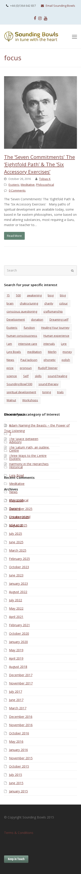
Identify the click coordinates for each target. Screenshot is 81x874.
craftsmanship (53, 311)
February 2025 (19, 559)
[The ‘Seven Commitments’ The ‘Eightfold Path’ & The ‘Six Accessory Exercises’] (40, 146)
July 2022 (15, 600)
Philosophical (45, 185)
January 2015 (18, 791)
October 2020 (19, 633)
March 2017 (17, 708)
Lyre (64, 344)
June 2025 (16, 542)
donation (37, 319)
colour (63, 303)
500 (18, 295)
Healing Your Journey (55, 328)
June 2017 (16, 700)
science (12, 376)
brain (10, 303)
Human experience (56, 336)
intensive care (27, 344)
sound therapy (48, 384)
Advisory (15, 442)
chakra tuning (29, 303)
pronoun (26, 368)
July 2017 (15, 691)
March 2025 (17, 550)
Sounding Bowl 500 (19, 384)
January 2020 (18, 642)
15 (8, 295)
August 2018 (18, 667)
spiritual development (21, 392)
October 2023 (19, 567)
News (10, 360)
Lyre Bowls (14, 352)
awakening (34, 295)
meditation (34, 352)
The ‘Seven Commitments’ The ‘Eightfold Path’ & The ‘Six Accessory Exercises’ (39, 164)
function (29, 328)
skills (38, 376)
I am (9, 344)
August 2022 (18, 592)
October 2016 (19, 733)
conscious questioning (22, 311)
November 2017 (21, 683)
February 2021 (19, 625)
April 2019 (16, 658)
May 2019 (16, 650)
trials (60, 392)
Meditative (28, 185)
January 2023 (18, 583)
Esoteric (14, 185)
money (67, 352)
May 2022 (16, 608)
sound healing (57, 376)
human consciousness (22, 336)
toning (46, 392)
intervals (49, 344)
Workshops (30, 400)
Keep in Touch (16, 859)
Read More (14, 236)
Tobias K (45, 179)
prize (10, 368)
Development (16, 319)
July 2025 (15, 533)
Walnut (11, 400)
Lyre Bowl (16, 475)
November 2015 (21, 758)
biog (51, 295)
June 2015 (16, 783)
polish (66, 360)
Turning (14, 508)
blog (63, 295)
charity (48, 303)
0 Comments (17, 190)
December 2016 (20, 716)
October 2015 (19, 766)
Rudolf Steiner (48, 368)
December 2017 (20, 675)
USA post (16, 525)
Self (26, 376)
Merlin (52, 352)
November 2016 (21, 725)
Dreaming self (59, 319)
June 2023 (16, 575)
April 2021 (16, 617)
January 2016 (18, 750)
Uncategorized (19, 517)
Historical (16, 467)
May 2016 (16, 741)
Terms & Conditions (18, 833)
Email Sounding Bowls (60, 6)
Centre (14, 450)
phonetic (50, 360)
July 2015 (15, 775)
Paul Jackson (28, 360)
